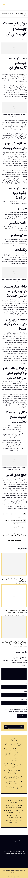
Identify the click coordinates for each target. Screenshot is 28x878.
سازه (9, 615)
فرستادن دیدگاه (21, 716)
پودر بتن (23, 524)
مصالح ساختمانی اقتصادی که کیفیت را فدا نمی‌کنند (13, 739)
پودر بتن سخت (17, 524)
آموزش (20, 514)
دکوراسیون (20, 646)
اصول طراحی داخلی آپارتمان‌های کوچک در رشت (13, 759)
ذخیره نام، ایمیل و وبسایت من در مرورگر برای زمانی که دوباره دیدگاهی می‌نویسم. (15, 710)
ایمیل (25, 691)
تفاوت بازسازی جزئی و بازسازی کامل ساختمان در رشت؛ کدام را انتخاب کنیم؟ (13, 765)
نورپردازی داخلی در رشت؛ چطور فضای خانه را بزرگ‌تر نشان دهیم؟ (13, 749)
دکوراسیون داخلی (14, 646)
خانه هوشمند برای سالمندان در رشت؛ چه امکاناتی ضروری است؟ (13, 783)
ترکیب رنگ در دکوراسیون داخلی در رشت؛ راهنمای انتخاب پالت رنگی (13, 754)
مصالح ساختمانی (10, 152)
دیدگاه (24, 666)
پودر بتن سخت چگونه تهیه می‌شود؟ (18, 527)
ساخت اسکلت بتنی (21, 517)
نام (25, 683)
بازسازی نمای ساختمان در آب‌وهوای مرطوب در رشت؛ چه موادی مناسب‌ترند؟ (13, 772)
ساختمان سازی (13, 615)
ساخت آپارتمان (7, 514)
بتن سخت (21, 74)
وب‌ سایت (24, 699)
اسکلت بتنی (14, 514)
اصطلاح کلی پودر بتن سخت (16, 520)
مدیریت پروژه (4, 615)
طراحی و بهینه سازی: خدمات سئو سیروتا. (10, 871)
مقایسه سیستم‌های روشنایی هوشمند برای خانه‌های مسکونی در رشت (13, 788)
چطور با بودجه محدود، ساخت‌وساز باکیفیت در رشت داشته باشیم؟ (13, 744)
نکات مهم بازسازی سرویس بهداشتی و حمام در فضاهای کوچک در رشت (13, 778)
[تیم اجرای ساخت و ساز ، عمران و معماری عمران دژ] (21, 5)
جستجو (6, 726)
